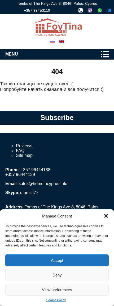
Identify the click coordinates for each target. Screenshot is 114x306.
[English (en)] (61, 41)
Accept (57, 260)
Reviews (24, 146)
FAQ (20, 150)
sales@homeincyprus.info (43, 183)
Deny (57, 275)
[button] (106, 216)
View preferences (57, 289)
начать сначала (45, 89)
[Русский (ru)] (52, 41)
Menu (11, 54)
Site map (24, 155)
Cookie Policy (56, 300)
